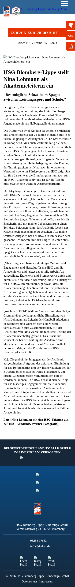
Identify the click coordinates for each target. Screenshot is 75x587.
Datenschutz (29, 581)
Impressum (46, 581)
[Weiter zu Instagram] (37, 559)
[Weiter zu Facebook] (23, 559)
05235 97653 (38, 540)
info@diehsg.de (40, 546)
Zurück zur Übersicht (34, 33)
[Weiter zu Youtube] (51, 559)
